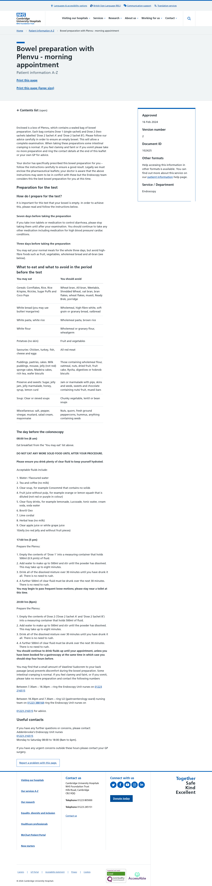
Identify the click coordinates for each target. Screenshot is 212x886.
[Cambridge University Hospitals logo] (31, 18)
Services (98, 18)
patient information (160, 177)
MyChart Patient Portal (33, 835)
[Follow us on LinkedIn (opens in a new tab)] (142, 785)
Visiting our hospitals (75, 18)
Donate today (121, 798)
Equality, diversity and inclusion (38, 813)
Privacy (74, 872)
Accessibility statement (55, 872)
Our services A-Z (29, 791)
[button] (68, 5)
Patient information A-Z (41, 30)
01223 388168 (35, 702)
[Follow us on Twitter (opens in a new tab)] (113, 785)
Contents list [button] (32, 110)
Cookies (87, 872)
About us (130, 18)
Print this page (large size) (35, 88)
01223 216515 (25, 711)
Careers (20, 872)
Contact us (71, 815)
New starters (28, 845)
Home (20, 30)
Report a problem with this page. (38, 762)
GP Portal (35, 872)
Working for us (150, 18)
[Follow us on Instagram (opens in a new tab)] (134, 785)
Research (114, 18)
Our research (28, 802)
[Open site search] (189, 18)
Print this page (27, 80)
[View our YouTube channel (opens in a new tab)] (127, 785)
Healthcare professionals (34, 824)
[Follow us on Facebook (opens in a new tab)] (120, 785)
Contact (170, 18)
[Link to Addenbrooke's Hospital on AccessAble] (137, 876)
